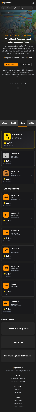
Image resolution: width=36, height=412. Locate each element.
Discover (26, 8)
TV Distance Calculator (18, 381)
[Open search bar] (33, 3)
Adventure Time (16, 13)
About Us (18, 392)
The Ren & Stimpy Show (18, 328)
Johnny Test (18, 342)
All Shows (18, 389)
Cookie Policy (18, 403)
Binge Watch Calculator (18, 379)
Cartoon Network (20, 84)
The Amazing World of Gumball (18, 356)
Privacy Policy (18, 400)
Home (4, 13)
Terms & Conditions (18, 406)
